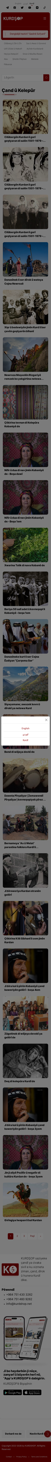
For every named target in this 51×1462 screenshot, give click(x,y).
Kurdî (25, 740)
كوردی (25, 734)
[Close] (46, 720)
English (25, 728)
